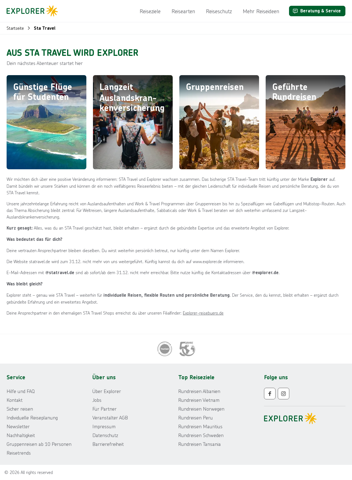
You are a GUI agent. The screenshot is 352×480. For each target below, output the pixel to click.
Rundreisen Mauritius (200, 426)
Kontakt (15, 400)
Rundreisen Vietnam (198, 400)
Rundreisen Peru (195, 417)
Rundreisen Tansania (199, 444)
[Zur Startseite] (34, 11)
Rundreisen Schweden (201, 435)
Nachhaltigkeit (21, 435)
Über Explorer (106, 391)
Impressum (104, 426)
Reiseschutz (219, 11)
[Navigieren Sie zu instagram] (283, 393)
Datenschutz (105, 435)
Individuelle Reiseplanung (32, 417)
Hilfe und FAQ (21, 391)
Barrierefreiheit (108, 444)
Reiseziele (150, 11)
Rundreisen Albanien (199, 391)
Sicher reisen (20, 408)
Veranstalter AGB (110, 417)
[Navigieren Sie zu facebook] (270, 393)
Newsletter (18, 426)
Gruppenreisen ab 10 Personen (39, 444)
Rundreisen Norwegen (201, 408)
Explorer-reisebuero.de (203, 313)
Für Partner (104, 408)
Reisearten (183, 11)
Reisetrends (19, 452)
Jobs (96, 400)
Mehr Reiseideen (261, 11)
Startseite (15, 28)
